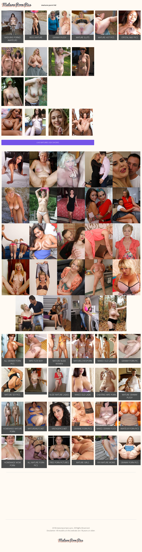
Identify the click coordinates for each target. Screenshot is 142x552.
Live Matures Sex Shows (48, 142)
